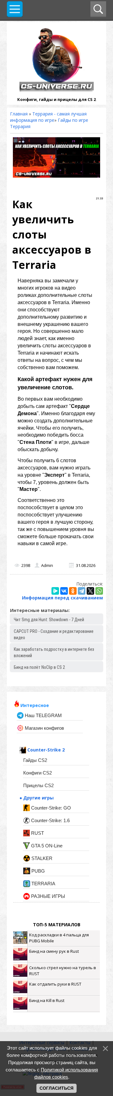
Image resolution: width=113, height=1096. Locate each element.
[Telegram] (81, 591)
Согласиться (56, 1088)
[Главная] (56, 90)
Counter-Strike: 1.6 (50, 820)
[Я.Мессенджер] (55, 591)
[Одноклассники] (73, 591)
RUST (37, 833)
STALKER (41, 858)
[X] (90, 591)
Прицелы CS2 (38, 785)
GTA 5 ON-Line (46, 845)
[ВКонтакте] (64, 591)
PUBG (37, 871)
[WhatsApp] (99, 591)
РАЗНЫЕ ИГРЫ (47, 896)
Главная (19, 114)
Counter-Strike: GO (50, 807)
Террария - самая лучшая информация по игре (48, 117)
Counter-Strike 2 (45, 750)
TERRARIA (42, 883)
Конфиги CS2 (37, 772)
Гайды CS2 (35, 760)
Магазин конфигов (44, 728)
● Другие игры (36, 798)
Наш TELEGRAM (43, 715)
